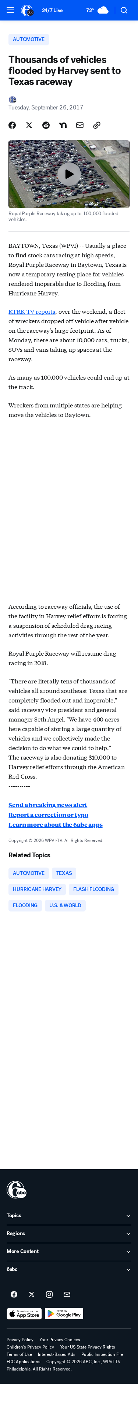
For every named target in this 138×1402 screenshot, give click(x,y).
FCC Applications (23, 1362)
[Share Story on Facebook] (12, 125)
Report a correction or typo (48, 814)
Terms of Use (19, 1354)
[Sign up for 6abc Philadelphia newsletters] (67, 1294)
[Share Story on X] (29, 125)
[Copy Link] (97, 125)
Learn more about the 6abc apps (55, 824)
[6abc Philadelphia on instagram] (49, 1294)
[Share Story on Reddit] (46, 125)
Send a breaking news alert (47, 805)
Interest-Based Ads (56, 1354)
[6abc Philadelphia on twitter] (31, 1294)
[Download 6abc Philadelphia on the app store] (24, 1314)
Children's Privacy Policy (30, 1347)
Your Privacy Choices (59, 1340)
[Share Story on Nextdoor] (63, 125)
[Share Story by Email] (80, 125)
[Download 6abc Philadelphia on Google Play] (64, 1314)
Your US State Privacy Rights (87, 1347)
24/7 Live (52, 10)
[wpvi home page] (16, 1189)
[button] (10, 10)
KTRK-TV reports (31, 311)
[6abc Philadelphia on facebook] (14, 1294)
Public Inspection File (102, 1354)
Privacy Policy (20, 1340)
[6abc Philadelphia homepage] (28, 10)
